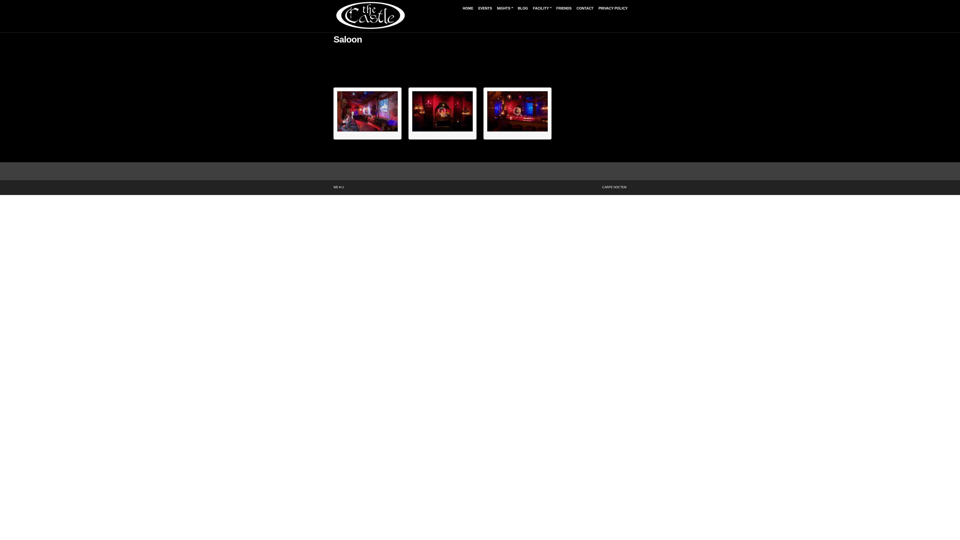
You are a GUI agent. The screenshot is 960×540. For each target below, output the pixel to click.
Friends (564, 8)
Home (468, 8)
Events (485, 8)
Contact (585, 8)
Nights (503, 8)
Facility (541, 8)
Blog (523, 8)
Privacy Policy (613, 8)
